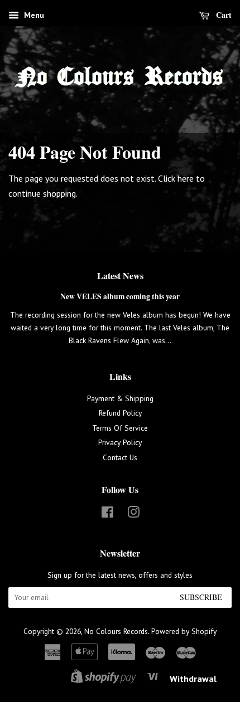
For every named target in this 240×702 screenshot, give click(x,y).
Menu (33, 15)
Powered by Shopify (184, 631)
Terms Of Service (120, 428)
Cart (223, 15)
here (185, 178)
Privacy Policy (120, 442)
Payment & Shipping (120, 398)
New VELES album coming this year (120, 296)
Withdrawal (193, 678)
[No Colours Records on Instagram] (133, 514)
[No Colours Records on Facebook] (107, 514)
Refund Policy (120, 413)
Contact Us (120, 457)
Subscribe (201, 597)
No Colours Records (116, 631)
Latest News (120, 275)
